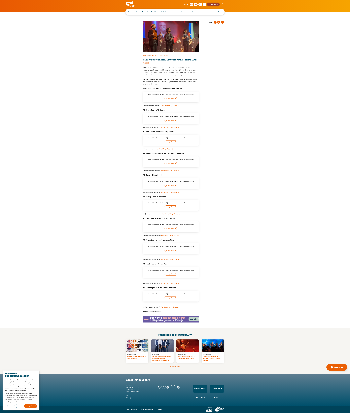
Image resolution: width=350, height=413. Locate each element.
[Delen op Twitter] (218, 22)
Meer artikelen (175, 367)
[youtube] (164, 387)
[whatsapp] (173, 387)
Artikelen (164, 12)
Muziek (153, 12)
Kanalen (173, 12)
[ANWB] (219, 409)
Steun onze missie (187, 12)
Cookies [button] (159, 409)
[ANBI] (209, 409)
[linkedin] (178, 387)
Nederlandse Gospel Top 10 (159, 55)
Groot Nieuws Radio (132, 4)
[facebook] (159, 387)
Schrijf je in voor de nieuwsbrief (135, 398)
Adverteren (200, 397)
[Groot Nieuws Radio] (191, 4)
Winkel (216, 397)
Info (218, 12)
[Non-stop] (196, 4)
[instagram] (168, 387)
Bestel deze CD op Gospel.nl (170, 106)
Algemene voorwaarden (147, 409)
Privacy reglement (131, 409)
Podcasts (145, 12)
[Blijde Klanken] (200, 4)
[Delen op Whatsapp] (222, 22)
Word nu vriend (200, 389)
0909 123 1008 (130, 390)
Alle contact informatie (133, 396)
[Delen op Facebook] (215, 22)
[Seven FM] (204, 4)
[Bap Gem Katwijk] (171, 319)
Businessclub (217, 389)
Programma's (132, 12)
